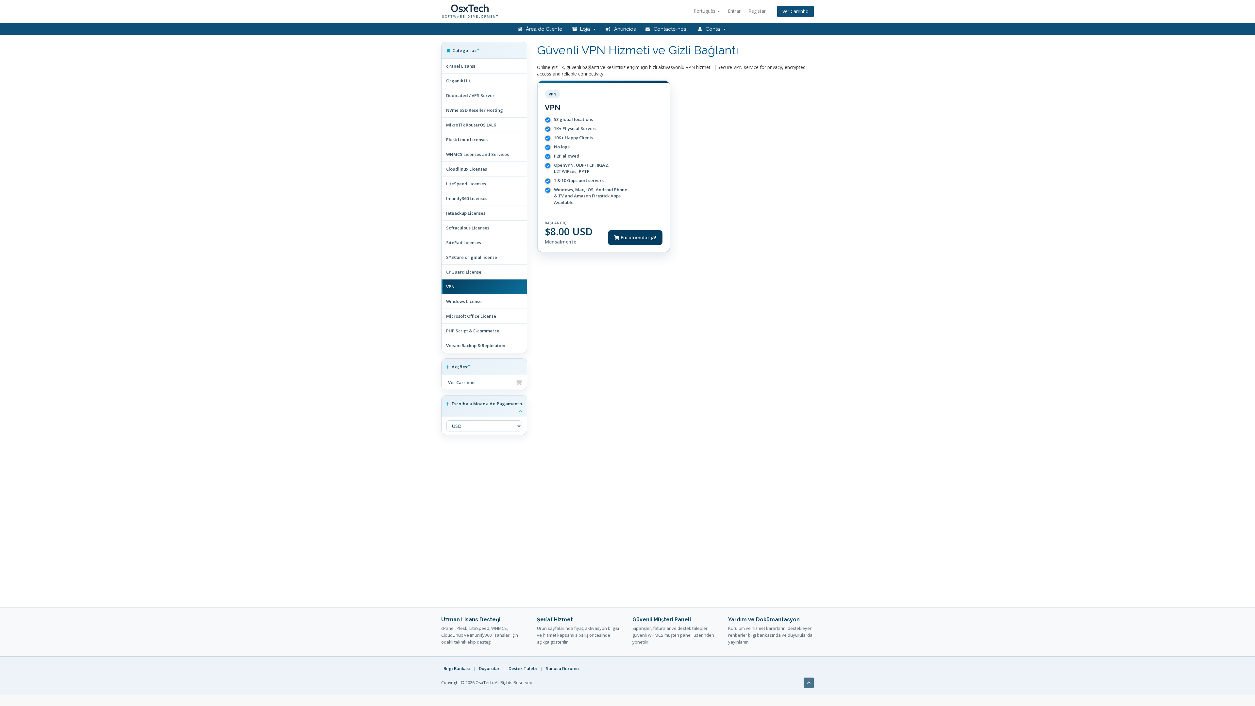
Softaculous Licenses (467, 228)
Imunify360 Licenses (466, 198)
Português (705, 11)
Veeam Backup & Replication (475, 345)
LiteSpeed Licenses (466, 184)
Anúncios (624, 29)
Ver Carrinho (795, 11)
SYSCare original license (471, 257)
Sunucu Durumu (562, 668)
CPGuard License (463, 272)
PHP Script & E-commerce (472, 331)
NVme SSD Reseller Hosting (474, 110)
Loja (586, 29)
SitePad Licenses (463, 242)
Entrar (734, 11)
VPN (450, 287)
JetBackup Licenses (465, 213)
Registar (757, 11)
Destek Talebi (523, 668)
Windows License (464, 301)
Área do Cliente (543, 29)
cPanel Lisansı (460, 66)
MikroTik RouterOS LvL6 (471, 125)
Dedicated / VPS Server (470, 95)
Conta (713, 29)
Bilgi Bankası (456, 668)
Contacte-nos (669, 29)
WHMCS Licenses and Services (477, 154)
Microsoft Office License (471, 316)
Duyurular (489, 668)
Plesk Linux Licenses (467, 140)
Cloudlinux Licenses (466, 169)
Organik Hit (458, 81)
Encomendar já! (637, 237)
